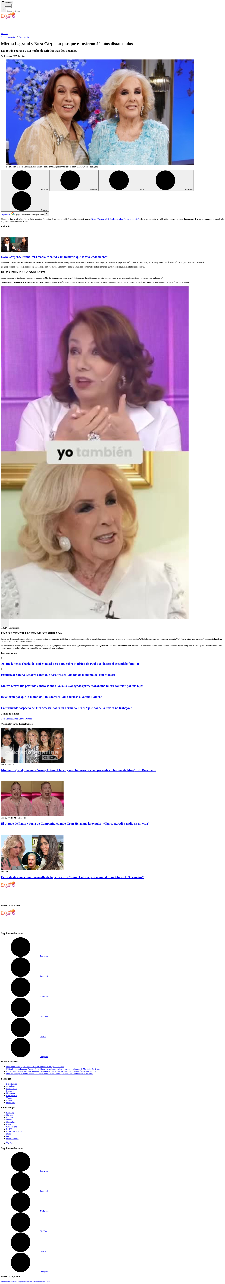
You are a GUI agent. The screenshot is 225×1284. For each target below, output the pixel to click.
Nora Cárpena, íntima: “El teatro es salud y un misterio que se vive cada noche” (54, 257)
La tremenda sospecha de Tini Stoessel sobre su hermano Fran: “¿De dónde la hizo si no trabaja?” (66, 708)
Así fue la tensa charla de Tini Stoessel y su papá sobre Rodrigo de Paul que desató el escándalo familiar (70, 663)
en (115, 219)
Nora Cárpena (7, 719)
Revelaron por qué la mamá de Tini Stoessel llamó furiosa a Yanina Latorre (51, 696)
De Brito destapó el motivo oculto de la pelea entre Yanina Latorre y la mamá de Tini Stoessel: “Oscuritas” (72, 877)
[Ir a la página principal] (20, 31)
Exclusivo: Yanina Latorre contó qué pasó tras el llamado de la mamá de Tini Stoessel (58, 674)
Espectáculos (24, 37)
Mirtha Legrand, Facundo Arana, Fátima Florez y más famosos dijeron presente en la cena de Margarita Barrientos (78, 770)
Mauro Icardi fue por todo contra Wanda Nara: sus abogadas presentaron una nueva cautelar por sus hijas (72, 686)
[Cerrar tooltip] (46, 214)
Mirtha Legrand (19, 719)
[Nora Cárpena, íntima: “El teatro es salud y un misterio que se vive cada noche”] (112, 241)
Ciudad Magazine (8, 37)
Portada (29, 719)
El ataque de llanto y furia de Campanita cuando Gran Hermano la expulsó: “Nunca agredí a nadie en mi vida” (75, 823)
